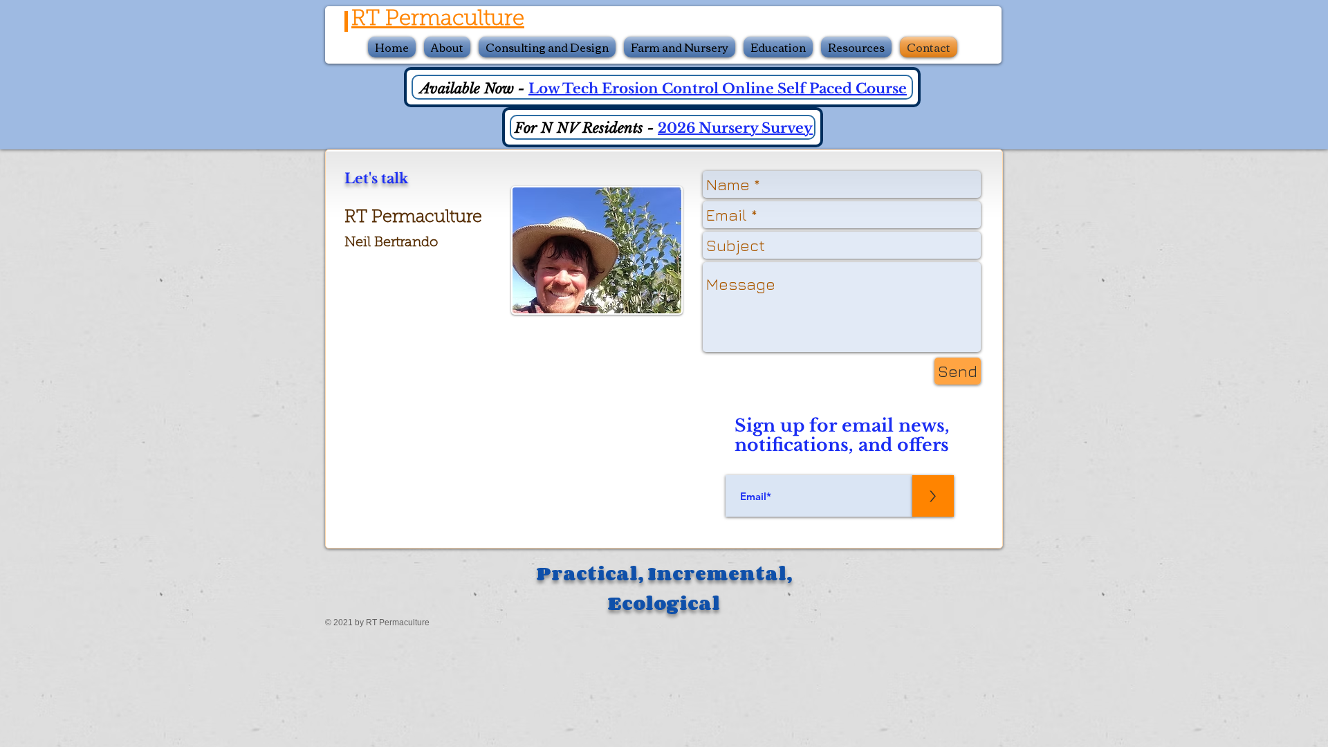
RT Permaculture (437, 19)
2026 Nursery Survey (735, 128)
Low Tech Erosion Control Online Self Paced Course (717, 88)
